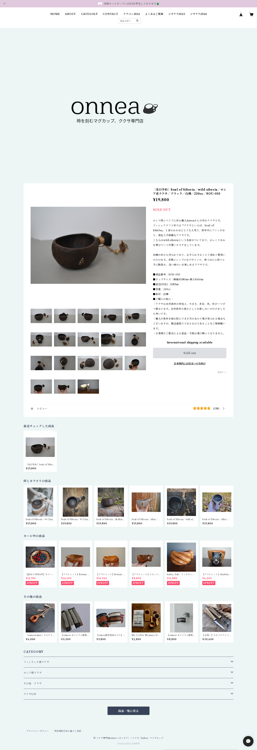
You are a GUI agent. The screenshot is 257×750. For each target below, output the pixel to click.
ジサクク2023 (176, 14)
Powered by (124, 743)
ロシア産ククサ (33, 672)
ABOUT (70, 14)
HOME (55, 14)
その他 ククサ (33, 683)
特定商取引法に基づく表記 (67, 731)
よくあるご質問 (154, 14)
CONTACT (110, 14)
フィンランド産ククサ (36, 662)
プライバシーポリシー (37, 731)
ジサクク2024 (198, 14)
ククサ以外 (30, 694)
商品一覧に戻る (128, 711)
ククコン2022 (131, 14)
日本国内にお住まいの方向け (190, 363)
